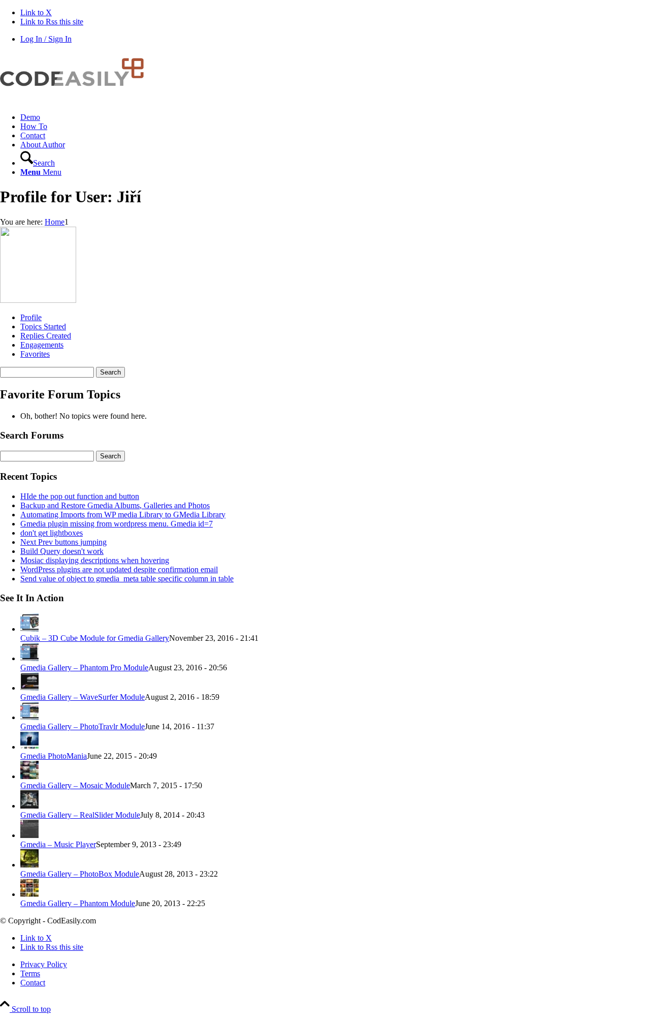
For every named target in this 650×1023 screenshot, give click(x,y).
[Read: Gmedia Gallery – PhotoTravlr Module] (29, 717)
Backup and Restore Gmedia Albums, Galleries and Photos (115, 505)
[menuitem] (335, 117)
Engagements (41, 344)
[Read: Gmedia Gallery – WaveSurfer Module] (29, 688)
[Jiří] (38, 300)
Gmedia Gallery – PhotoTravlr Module (82, 726)
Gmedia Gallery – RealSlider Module (80, 815)
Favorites (35, 354)
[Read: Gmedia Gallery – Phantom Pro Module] (29, 658)
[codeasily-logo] (76, 100)
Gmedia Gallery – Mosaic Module (75, 785)
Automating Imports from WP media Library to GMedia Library (122, 514)
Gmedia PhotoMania (53, 756)
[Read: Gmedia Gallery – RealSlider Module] (29, 805)
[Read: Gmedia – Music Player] (29, 835)
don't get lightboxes (51, 533)
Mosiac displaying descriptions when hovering (94, 560)
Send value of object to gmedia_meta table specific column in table (127, 578)
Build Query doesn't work (62, 551)
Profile (31, 317)
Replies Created (45, 335)
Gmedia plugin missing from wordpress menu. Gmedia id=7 (116, 523)
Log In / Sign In (46, 39)
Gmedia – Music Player (58, 844)
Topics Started (43, 326)
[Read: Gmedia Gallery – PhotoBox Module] (29, 864)
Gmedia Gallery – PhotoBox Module (79, 874)
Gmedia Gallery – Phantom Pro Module (84, 667)
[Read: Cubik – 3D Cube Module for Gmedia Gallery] (29, 629)
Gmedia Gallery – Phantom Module (77, 903)
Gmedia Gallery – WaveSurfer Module (82, 697)
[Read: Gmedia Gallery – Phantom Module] (29, 894)
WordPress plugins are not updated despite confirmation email (119, 569)
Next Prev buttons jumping (63, 542)
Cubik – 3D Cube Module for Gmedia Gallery (94, 638)
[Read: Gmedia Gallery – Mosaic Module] (29, 776)
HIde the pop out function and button (79, 496)
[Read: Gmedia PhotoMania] (29, 746)
